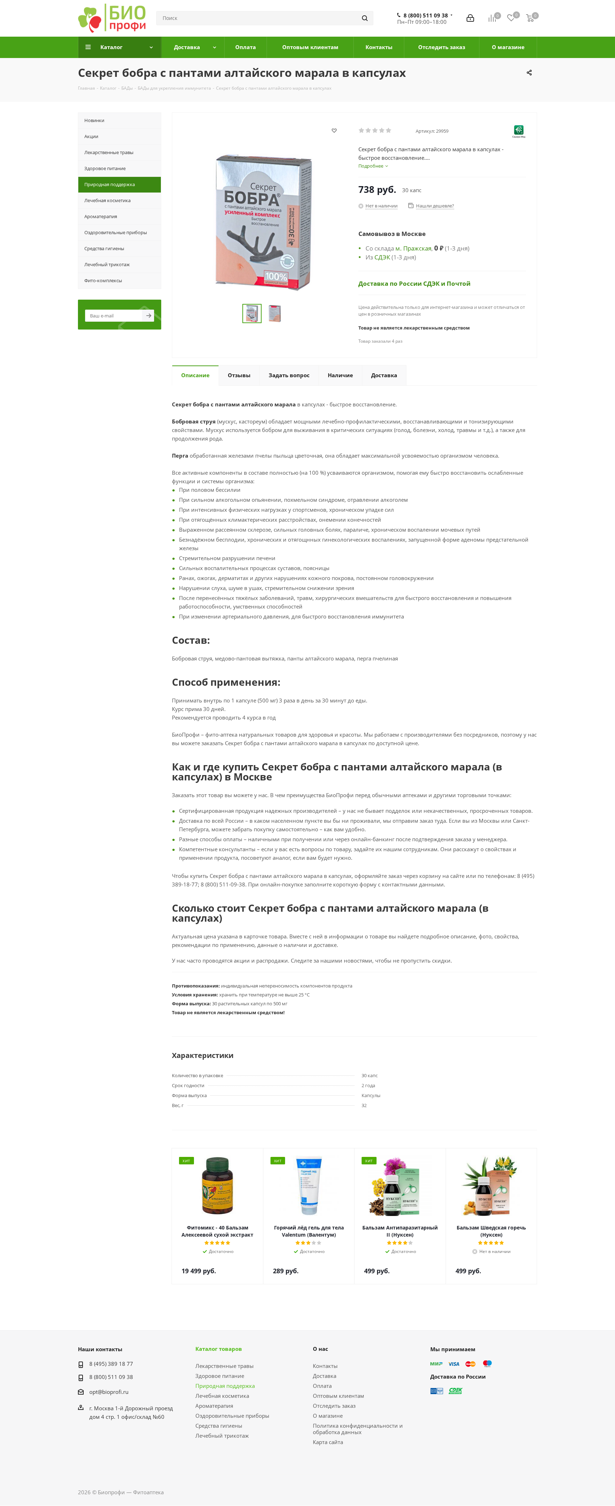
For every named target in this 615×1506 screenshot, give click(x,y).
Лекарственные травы (224, 1365)
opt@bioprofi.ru (108, 1391)
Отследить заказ (334, 1405)
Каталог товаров (218, 1348)
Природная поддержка (225, 1385)
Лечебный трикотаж (222, 1435)
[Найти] (364, 18)
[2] (368, 130)
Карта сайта (328, 1442)
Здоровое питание (219, 1375)
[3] (375, 130)
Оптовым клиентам (338, 1395)
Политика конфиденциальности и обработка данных (358, 1429)
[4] (382, 130)
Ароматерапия (214, 1405)
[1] (361, 130)
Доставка (324, 1375)
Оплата (322, 1385)
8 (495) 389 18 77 (111, 1363)
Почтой (459, 283)
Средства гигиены (218, 1425)
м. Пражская (413, 248)
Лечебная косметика (222, 1395)
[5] (388, 130)
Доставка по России (390, 283)
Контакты (325, 1365)
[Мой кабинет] (470, 18)
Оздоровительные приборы (232, 1415)
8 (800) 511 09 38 (426, 15)
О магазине (328, 1415)
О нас (320, 1348)
